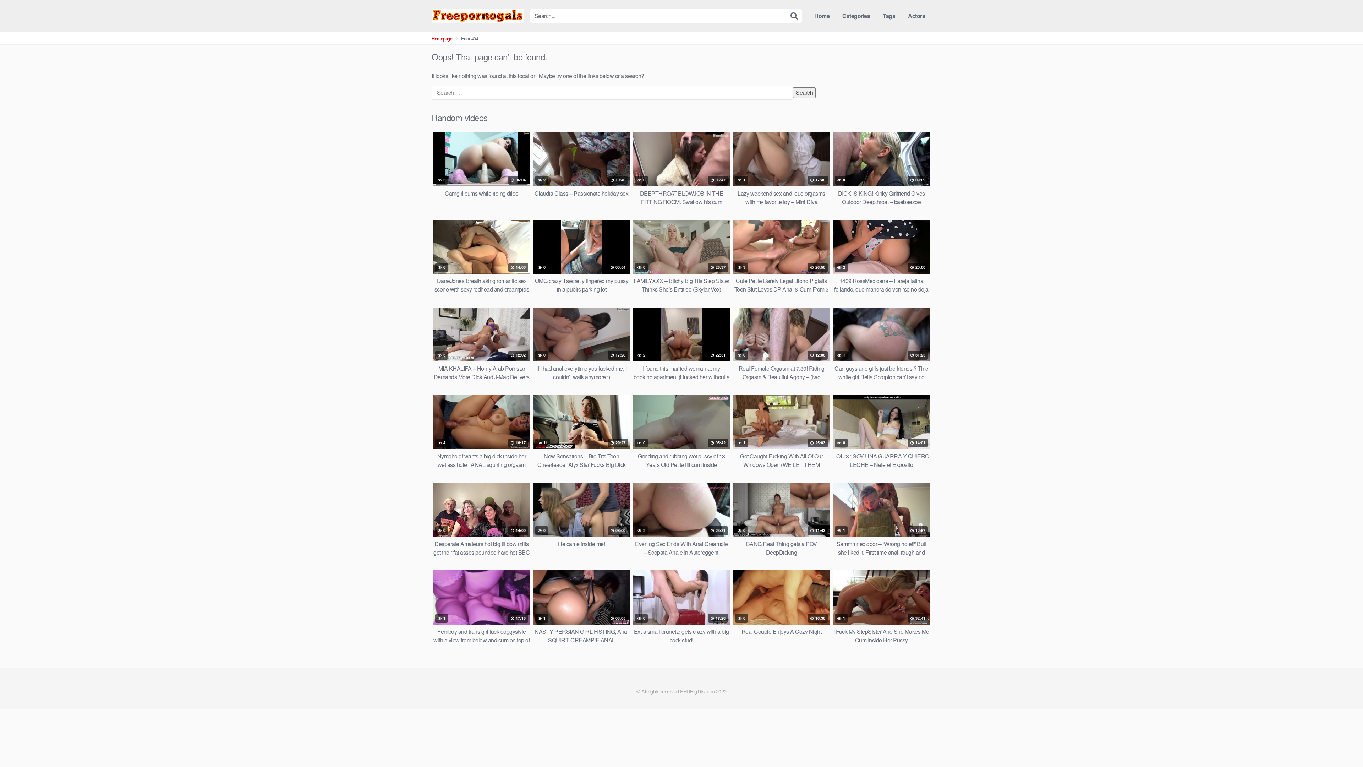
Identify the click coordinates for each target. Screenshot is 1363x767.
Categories (856, 16)
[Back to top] (1343, 744)
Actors (916, 16)
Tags (889, 16)
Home (822, 16)
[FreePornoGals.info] (478, 16)
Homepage (442, 38)
